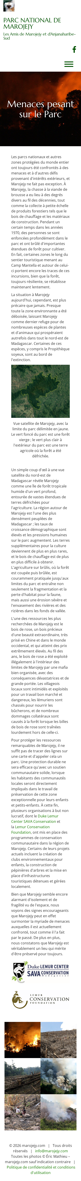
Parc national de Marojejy (32, 23)
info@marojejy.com (51, 1150)
